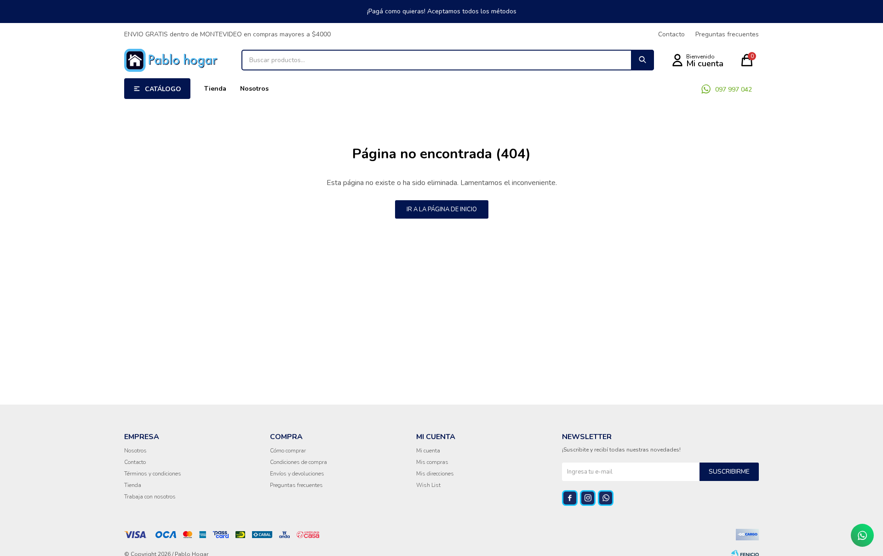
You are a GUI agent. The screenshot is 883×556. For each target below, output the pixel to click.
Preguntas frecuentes (727, 34)
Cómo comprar (288, 450)
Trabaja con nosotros (150, 496)
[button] (642, 60)
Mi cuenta (428, 450)
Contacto (671, 34)
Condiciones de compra (298, 462)
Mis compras (432, 462)
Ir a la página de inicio (442, 209)
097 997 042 (733, 89)
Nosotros (254, 88)
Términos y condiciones (152, 473)
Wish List (428, 485)
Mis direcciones (435, 473)
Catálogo (163, 89)
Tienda (215, 88)
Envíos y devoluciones (297, 473)
